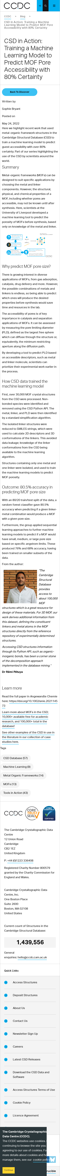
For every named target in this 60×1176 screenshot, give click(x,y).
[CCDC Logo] (17, 6)
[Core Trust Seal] (32, 813)
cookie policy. (42, 1159)
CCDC (7, 16)
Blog (22, 16)
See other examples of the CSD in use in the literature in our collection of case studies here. (28, 737)
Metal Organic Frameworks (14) (23, 775)
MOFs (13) (9, 784)
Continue (8, 1170)
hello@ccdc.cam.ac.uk (32, 957)
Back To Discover (19, 92)
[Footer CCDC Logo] (13, 813)
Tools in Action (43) (15, 792)
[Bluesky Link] (52, 1159)
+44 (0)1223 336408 (20, 860)
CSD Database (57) (15, 758)
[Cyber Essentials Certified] (49, 813)
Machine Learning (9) (16, 766)
